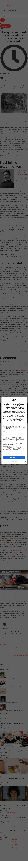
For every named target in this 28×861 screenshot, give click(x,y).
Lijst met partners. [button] (11, 444)
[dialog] (14, 430)
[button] (14, 435)
